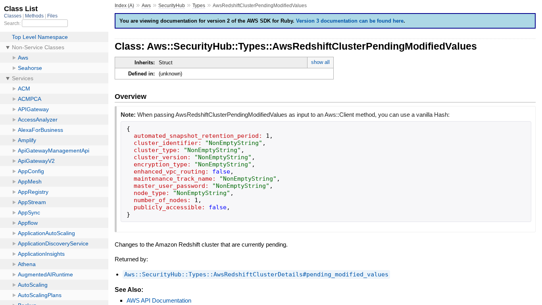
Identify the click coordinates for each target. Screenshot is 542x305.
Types (198, 5)
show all (320, 62)
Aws (146, 5)
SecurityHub (171, 5)
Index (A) (124, 5)
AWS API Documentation (159, 300)
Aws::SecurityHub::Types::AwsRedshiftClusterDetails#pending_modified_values (256, 274)
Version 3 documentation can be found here (350, 21)
